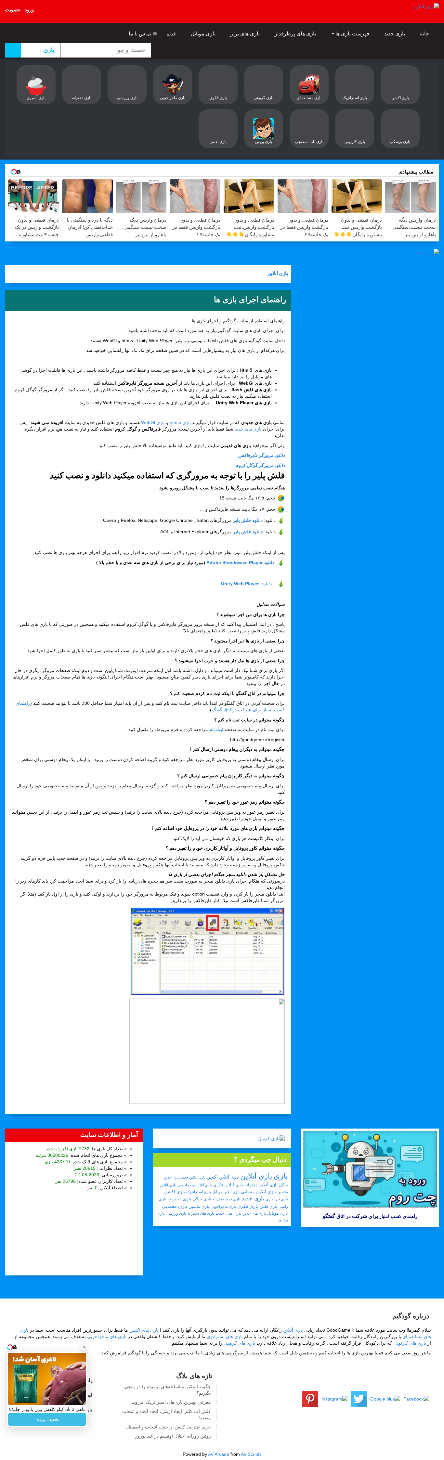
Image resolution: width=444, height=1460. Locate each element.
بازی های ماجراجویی (106, 1336)
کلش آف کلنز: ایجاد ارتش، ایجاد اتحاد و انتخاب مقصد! (166, 1414)
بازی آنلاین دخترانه (261, 1184)
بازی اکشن (174, 1191)
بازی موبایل (204, 33)
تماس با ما (140, 33)
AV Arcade (218, 1454)
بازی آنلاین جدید (193, 1177)
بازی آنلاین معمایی (258, 1191)
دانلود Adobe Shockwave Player (240, 562)
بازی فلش (268, 1206)
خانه (425, 33)
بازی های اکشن (144, 1330)
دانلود (246, 583)
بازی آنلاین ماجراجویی (194, 1185)
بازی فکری (247, 1206)
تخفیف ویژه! (47, 1419)
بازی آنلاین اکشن (223, 1177)
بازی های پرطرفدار (296, 33)
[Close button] (84, 1347)
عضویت (13, 9)
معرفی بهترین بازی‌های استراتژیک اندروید (171, 1402)
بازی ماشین (199, 1206)
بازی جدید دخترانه (226, 1199)
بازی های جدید (248, 429)
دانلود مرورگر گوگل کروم (260, 465)
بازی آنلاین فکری (228, 1184)
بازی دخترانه (179, 1198)
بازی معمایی (174, 1206)
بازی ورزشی (176, 1213)
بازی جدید (395, 33)
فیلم (171, 33)
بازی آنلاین (278, 273)
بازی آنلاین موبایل (226, 1192)
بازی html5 (180, 422)
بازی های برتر (245, 33)
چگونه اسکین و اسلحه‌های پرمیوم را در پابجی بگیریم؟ (167, 1390)
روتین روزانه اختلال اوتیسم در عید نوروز (173, 1436)
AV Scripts (251, 1454)
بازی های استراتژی (225, 1336)
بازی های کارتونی (409, 1343)
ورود (29, 9)
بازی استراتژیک (198, 1192)
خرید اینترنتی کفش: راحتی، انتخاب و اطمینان (168, 1426)
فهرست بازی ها (352, 33)
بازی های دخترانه (201, 1213)
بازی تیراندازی (277, 1199)
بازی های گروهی (239, 1343)
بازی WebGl (153, 422)
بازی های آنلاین (254, 1213)
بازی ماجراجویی (223, 1206)
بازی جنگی (201, 1198)
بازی (280, 1175)
